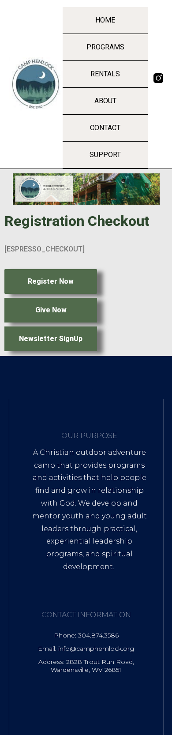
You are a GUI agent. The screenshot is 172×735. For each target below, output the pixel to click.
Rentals (105, 74)
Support (105, 154)
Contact (105, 128)
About (105, 101)
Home (105, 20)
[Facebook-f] (158, 91)
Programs (105, 47)
